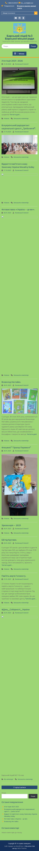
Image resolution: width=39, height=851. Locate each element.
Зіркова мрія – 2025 (11, 525)
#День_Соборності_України (16, 609)
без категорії (8, 779)
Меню (21, 54)
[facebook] (19, 18)
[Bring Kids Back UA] (23, 18)
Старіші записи (19, 787)
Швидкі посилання (9, 13)
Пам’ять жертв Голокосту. (14, 576)
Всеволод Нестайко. (11, 382)
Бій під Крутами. (9, 540)
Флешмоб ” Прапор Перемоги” (16, 447)
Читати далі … (15, 114)
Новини (6, 118)
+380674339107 (12, 3)
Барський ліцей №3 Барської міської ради (19, 37)
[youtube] (15, 18)
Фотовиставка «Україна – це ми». (18, 209)
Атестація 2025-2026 (12, 60)
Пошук (4, 793)
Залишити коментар (21, 118)
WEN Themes (22, 848)
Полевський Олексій (21, 64)
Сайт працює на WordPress (13, 846)
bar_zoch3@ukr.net (27, 3)
